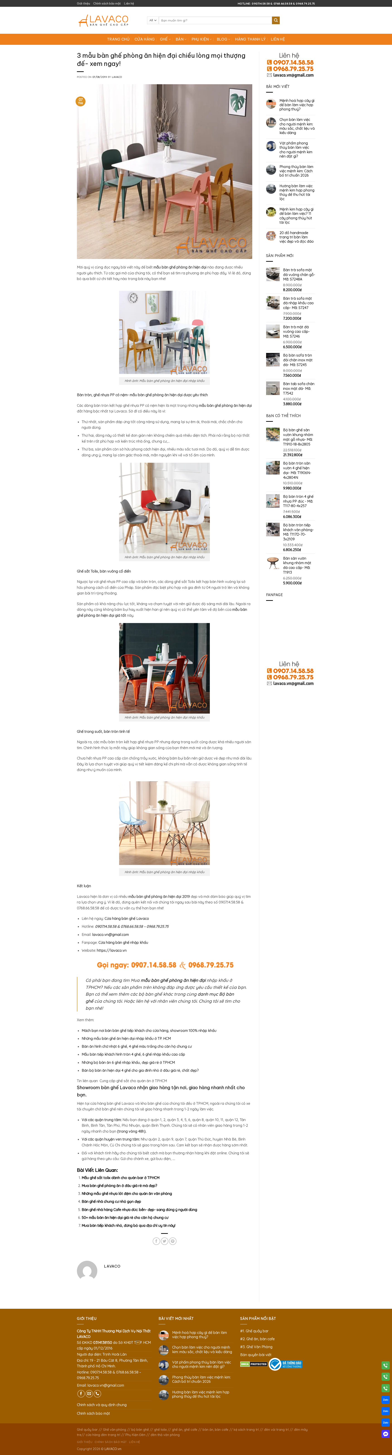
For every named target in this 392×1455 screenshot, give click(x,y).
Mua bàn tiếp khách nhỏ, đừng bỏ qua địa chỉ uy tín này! (128, 1225)
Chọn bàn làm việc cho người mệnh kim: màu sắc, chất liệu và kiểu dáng (297, 126)
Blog (222, 39)
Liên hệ (129, 3)
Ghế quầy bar (87, 1430)
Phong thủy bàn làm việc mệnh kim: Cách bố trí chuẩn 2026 (296, 171)
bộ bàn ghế (140, 1430)
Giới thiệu (83, 3)
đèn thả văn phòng (165, 1435)
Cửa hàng (145, 39)
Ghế (164, 39)
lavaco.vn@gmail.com (110, 934)
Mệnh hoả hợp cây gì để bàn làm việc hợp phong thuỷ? (296, 104)
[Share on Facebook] (156, 1241)
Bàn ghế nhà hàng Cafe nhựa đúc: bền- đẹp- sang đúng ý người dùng (139, 1209)
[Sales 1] (386, 1401)
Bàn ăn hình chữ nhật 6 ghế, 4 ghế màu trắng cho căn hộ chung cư (137, 1046)
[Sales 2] (386, 1412)
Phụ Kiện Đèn (135, 1435)
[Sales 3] (386, 1424)
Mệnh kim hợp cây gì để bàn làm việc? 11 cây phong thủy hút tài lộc (296, 216)
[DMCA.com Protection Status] (254, 1364)
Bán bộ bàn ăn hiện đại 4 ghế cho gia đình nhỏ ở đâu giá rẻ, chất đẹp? (140, 1070)
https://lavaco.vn (112, 950)
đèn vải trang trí (276, 1430)
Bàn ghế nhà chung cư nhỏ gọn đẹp (111, 1201)
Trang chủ (118, 39)
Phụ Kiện (200, 39)
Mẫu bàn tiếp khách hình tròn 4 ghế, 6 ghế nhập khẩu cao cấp (133, 1054)
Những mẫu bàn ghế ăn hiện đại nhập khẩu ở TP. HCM (126, 1038)
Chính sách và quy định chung (102, 1404)
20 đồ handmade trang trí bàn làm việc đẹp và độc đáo (296, 237)
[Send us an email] (89, 1393)
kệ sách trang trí (246, 1430)
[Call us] (97, 1393)
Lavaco (117, 77)
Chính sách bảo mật (107, 3)
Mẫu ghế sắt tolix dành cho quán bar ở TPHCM (120, 1177)
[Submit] (276, 20)
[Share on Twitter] (164, 1241)
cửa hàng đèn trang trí (103, 1435)
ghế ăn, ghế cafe (184, 1430)
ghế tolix (160, 1430)
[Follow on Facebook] (81, 1393)
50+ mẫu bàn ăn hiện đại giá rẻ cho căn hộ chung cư (125, 1217)
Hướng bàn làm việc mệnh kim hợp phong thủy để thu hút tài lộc (296, 192)
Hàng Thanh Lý (250, 39)
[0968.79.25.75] (386, 1389)
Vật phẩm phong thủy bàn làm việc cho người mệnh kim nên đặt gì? (295, 149)
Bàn (180, 39)
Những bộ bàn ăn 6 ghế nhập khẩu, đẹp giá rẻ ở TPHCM (128, 1062)
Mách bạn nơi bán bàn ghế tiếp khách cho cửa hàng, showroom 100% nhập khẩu (149, 1030)
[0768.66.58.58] (386, 1378)
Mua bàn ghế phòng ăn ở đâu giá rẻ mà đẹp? (119, 1185)
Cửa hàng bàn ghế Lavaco (127, 918)
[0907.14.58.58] (386, 1366)
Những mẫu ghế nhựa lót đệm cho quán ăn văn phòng (127, 1193)
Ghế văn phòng (114, 1430)
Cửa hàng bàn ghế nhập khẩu (123, 942)
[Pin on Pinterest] (172, 1241)
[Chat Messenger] (386, 1435)
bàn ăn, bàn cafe (215, 1430)
